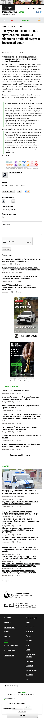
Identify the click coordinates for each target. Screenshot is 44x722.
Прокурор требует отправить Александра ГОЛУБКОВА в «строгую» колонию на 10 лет (19, 572)
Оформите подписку (23, 593)
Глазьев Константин (15, 173)
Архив (28, 649)
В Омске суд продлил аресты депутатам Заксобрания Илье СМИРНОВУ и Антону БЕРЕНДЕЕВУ (18, 530)
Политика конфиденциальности (17, 703)
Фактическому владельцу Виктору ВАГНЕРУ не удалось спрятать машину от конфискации (20, 557)
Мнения (28, 636)
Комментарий (6, 225)
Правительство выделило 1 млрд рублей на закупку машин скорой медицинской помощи (21, 445)
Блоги (28, 645)
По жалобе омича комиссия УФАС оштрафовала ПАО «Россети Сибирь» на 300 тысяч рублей (21, 565)
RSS (27, 679)
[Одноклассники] (28, 191)
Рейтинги (29, 640)
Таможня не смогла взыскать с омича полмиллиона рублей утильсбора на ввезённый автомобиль (20, 521)
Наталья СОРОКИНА (17, 185)
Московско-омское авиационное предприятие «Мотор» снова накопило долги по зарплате (20, 538)
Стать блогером (31, 670)
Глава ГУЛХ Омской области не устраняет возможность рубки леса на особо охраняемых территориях (19, 287)
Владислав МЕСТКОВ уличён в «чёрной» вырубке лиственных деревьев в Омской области (19, 278)
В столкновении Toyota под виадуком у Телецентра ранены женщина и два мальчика (20, 428)
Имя (3, 217)
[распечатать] (19, 193)
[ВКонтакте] (26, 191)
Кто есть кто (30, 627)
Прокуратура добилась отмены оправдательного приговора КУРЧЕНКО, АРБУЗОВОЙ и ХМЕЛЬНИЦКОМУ (21, 269)
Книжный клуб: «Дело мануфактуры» (15, 390)
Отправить (6, 249)
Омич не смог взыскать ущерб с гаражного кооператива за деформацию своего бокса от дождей (20, 549)
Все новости (6, 581)
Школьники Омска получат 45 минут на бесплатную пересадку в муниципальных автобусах (20, 398)
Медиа (28, 622)
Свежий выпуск (31, 618)
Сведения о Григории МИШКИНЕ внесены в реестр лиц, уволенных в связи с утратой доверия (22, 260)
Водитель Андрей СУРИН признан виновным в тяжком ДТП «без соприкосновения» (20, 503)
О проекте (29, 661)
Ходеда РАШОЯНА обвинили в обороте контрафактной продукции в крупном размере (20, 513)
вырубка (5, 185)
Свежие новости (10, 386)
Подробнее (11, 709)
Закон (5, 466)
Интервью (29, 631)
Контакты (29, 665)
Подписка (29, 674)
